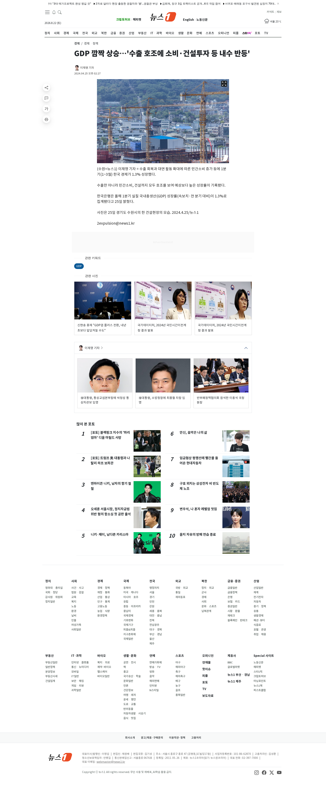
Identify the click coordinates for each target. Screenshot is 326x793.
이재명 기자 (87, 68)
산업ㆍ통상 (103, 597)
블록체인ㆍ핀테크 (237, 620)
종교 (125, 671)
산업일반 (258, 588)
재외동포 (180, 597)
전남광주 (154, 625)
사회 (74, 581)
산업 (256, 581)
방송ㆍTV (155, 667)
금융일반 (232, 588)
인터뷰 (153, 685)
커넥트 (270, 12)
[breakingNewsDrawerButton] (54, 12)
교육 (73, 597)
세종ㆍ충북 (155, 611)
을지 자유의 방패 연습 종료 (198, 534)
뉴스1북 (258, 685)
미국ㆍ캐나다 (130, 592)
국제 (126, 581)
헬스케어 (102, 671)
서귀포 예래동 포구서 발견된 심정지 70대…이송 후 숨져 (242, 3)
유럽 (125, 601)
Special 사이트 (264, 656)
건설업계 (50, 681)
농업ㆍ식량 (103, 611)
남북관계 (206, 611)
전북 (151, 620)
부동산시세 (51, 676)
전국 (152, 581)
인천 (151, 601)
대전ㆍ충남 (155, 615)
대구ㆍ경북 (155, 629)
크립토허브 (123, 20)
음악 (151, 676)
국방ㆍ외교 (181, 588)
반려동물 (128, 709)
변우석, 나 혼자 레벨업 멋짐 (198, 509)
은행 (230, 597)
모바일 (75, 671)
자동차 (257, 601)
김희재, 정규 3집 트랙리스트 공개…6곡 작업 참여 (175, 3)
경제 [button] (77, 43)
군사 (203, 592)
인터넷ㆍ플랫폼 (80, 662)
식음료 (257, 625)
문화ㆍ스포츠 (208, 606)
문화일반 (128, 681)
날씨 (73, 615)
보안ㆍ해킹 (77, 681)
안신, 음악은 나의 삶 (193, 432)
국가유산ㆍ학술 (132, 676)
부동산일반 (51, 662)
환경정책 (102, 615)
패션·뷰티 (259, 620)
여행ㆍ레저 (129, 695)
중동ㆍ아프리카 (132, 606)
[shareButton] (46, 87)
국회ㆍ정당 (51, 592)
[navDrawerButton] (47, 12)
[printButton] (46, 119)
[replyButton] (46, 98)
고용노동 (102, 606)
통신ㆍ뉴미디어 (80, 667)
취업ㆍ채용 (260, 634)
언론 (125, 685)
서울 (151, 592)
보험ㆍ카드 (234, 601)
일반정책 (50, 667)
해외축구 (180, 676)
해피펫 (137, 20)
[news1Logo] (60, 757)
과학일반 (76, 690)
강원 (151, 606)
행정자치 (154, 588)
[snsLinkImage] (256, 772)
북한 (204, 581)
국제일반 (128, 639)
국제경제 (128, 615)
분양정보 (50, 671)
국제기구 (128, 625)
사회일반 (76, 629)
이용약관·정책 (177, 737)
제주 (151, 643)
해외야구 (180, 667)
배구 (177, 681)
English (188, 20)
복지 (73, 601)
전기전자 (258, 597)
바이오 (101, 656)
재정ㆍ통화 (103, 592)
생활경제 (258, 615)
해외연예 (154, 681)
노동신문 (202, 20)
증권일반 (232, 606)
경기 (151, 597)
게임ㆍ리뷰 (77, 685)
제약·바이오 (104, 667)
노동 (73, 606)
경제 (100, 581)
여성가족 (76, 625)
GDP (79, 266)
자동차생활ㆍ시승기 (134, 713)
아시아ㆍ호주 (130, 597)
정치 (48, 581)
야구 (177, 662)
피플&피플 (129, 629)
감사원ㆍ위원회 (54, 597)
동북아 (127, 588)
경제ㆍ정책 (103, 588)
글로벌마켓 (234, 667)
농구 (177, 685)
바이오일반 (103, 676)
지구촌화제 (129, 634)
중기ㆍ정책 (260, 606)
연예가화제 (155, 662)
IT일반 (75, 676)
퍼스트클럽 (260, 690)
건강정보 (128, 690)
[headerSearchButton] (60, 12)
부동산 (49, 656)
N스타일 (154, 690)
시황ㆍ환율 (234, 611)
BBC (230, 662)
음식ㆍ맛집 (129, 718)
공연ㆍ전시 (129, 662)
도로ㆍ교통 (129, 704)
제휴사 (232, 656)
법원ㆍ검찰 (77, 592)
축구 (177, 671)
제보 (279, 12)
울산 (151, 639)
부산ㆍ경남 (155, 634)
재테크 (231, 615)
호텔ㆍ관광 (260, 629)
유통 (256, 611)
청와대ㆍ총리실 (54, 588)
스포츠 (179, 656)
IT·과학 (76, 656)
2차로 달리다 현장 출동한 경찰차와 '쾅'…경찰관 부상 (111, 3)
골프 (177, 690)
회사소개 (130, 737)
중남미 (127, 611)
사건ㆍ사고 (77, 588)
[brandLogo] (163, 16)
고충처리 (196, 737)
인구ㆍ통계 (103, 601)
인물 (73, 620)
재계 (256, 592)
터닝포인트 (260, 681)
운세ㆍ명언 (129, 699)
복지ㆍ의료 (103, 662)
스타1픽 (258, 671)
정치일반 (50, 601)
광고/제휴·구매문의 (152, 737)
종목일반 (180, 695)
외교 (178, 581)
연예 (152, 656)
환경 (73, 611)
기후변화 (128, 620)
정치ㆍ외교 (207, 588)
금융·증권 (234, 581)
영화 (151, 671)
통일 (177, 592)
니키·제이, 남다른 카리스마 (109, 534)
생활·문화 (129, 656)
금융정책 (232, 592)
